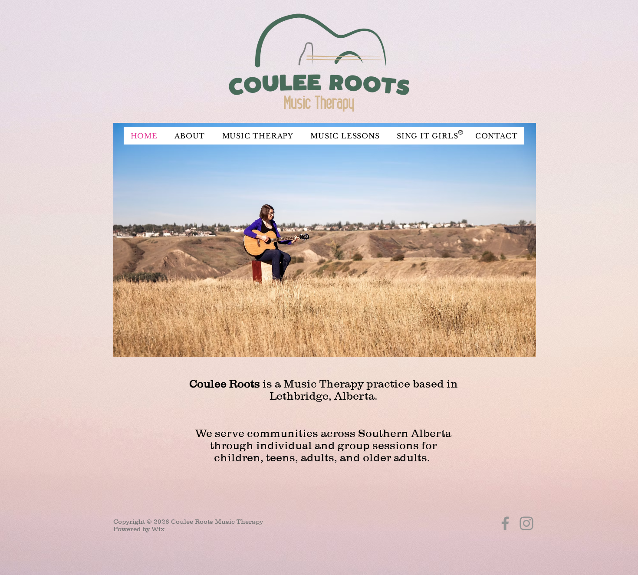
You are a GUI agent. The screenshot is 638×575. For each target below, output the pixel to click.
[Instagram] (526, 523)
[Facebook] (505, 523)
